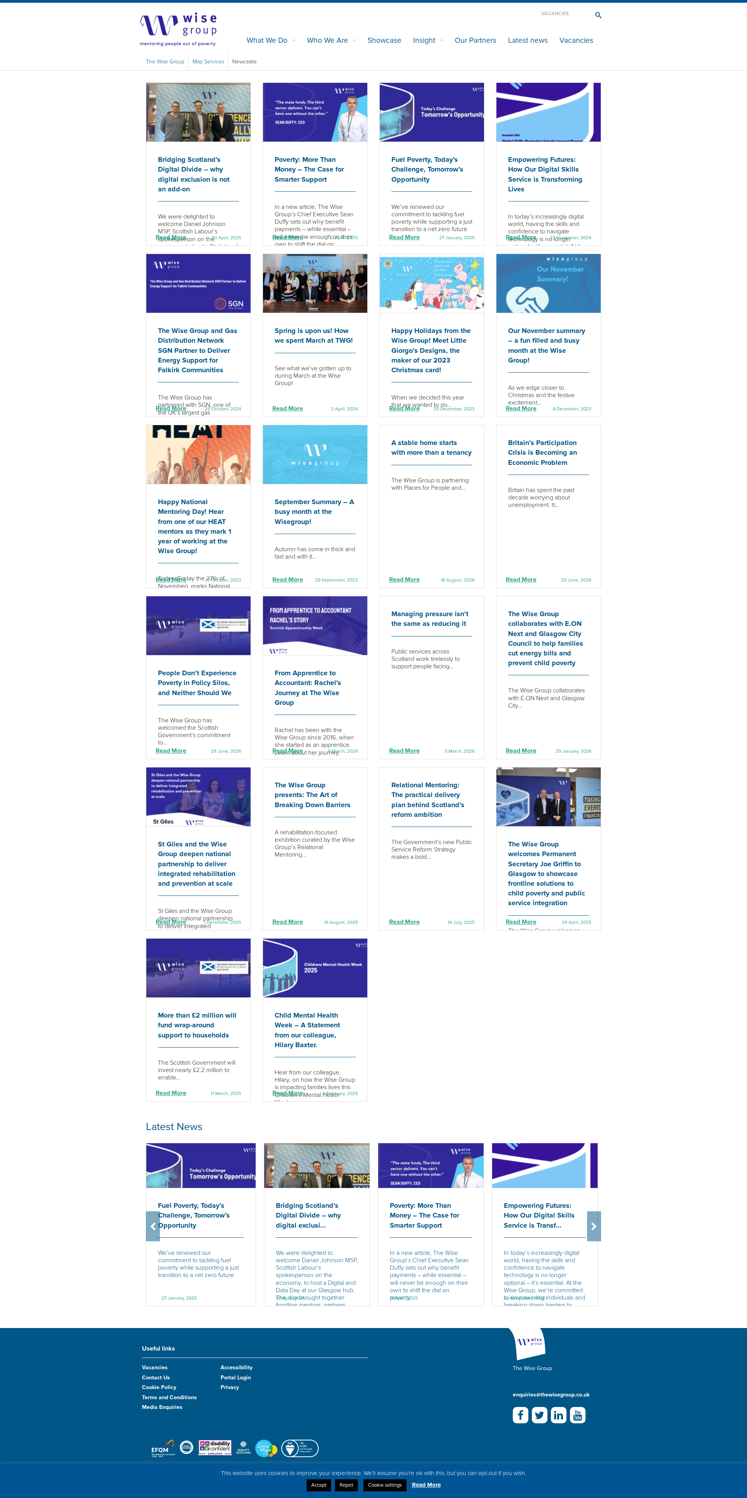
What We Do (267, 40)
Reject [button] (346, 1485)
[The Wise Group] (178, 29)
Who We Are (327, 40)
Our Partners (475, 40)
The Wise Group (165, 61)
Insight (424, 40)
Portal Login (236, 1377)
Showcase (385, 40)
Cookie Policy (159, 1387)
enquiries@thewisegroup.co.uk (551, 1394)
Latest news (528, 40)
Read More (171, 237)
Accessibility (237, 1367)
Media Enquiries (162, 1407)
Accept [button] (318, 1485)
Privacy (230, 1387)
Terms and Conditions (169, 1397)
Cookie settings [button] (385, 1485)
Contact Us (156, 1377)
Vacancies (555, 14)
